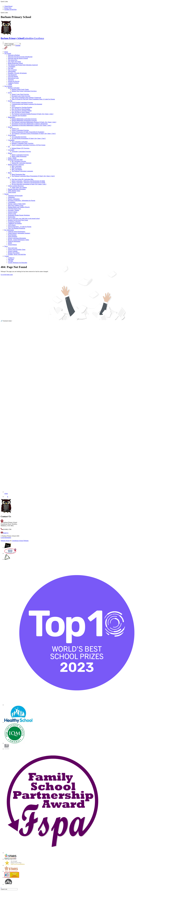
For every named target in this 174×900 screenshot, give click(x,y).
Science (10, 127)
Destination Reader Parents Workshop (19, 215)
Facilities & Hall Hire (10, 9)
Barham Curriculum (13, 88)
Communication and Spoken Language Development (27, 104)
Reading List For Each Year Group (18, 220)
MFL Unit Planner (17, 169)
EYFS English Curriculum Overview (22, 102)
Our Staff (10, 68)
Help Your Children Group (15, 205)
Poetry (13, 105)
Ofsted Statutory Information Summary (19, 233)
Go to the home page (7, 274)
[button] (8, 12)
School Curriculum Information (17, 238)
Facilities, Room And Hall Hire (17, 254)
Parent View (7, 8)
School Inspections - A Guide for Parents (19, 226)
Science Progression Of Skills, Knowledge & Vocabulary (28, 132)
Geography (11, 150)
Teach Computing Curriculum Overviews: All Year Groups (28, 145)
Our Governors (12, 70)
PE (9, 177)
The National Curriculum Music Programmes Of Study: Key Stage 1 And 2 (33, 176)
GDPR (10, 84)
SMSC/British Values (14, 190)
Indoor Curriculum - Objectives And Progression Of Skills (28, 181)
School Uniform (12, 212)
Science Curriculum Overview (20, 130)
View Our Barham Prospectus (16, 228)
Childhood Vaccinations (15, 223)
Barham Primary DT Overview (20, 148)
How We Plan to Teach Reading (21, 109)
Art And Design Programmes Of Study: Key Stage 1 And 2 (29, 138)
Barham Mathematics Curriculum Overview (24, 119)
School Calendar (12, 251)
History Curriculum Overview (20, 155)
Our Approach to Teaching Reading (22, 107)
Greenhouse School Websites (20, 540)
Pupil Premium (12, 235)
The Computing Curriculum (20, 141)
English (10, 101)
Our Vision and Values (14, 61)
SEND (10, 243)
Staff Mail (11, 259)
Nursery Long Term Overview (20, 94)
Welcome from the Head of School (18, 58)
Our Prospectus (12, 74)
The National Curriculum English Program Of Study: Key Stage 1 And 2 (32, 114)
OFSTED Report (13, 76)
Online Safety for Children (19, 187)
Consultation (11, 66)
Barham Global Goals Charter (20, 89)
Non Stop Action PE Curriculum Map (22, 179)
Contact (6, 256)
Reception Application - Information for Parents (21, 200)
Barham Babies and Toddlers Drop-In (19, 207)
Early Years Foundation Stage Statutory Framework (26, 97)
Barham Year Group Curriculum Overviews (24, 91)
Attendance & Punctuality (15, 195)
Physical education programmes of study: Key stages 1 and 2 (29, 184)
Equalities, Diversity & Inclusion (17, 73)
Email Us (5, 533)
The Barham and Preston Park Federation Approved (23, 65)
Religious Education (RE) (15, 159)
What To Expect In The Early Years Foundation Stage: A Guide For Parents (33, 99)
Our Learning (8, 86)
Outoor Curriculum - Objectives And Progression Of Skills (28, 182)
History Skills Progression (19, 156)
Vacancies (11, 79)
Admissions (11, 197)
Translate (17, 45)
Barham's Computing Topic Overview (22, 143)
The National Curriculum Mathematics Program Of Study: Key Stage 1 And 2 (34, 122)
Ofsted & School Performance (16, 231)
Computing (11, 140)
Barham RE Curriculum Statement (21, 163)
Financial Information (14, 241)
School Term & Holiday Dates (16, 249)
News (6, 246)
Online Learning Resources (16, 186)
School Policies (12, 244)
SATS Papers (12, 225)
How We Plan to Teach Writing (21, 112)
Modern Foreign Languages (16, 164)
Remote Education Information (17, 189)
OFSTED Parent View (14, 208)
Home (6, 52)
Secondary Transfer (13, 210)
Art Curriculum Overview (19, 137)
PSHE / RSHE (12, 158)
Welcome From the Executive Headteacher (20, 56)
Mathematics (11, 117)
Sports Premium (12, 236)
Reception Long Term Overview (21, 96)
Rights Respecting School (15, 63)
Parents (6, 194)
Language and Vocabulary (19, 115)
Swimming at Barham (14, 222)
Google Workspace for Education (17, 262)
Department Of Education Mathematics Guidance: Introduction (30, 123)
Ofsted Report (8, 6)
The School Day (12, 60)
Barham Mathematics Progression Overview (24, 120)
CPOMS (10, 261)
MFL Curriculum (16, 166)
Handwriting (11, 217)
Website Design (5, 540)
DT (9, 146)
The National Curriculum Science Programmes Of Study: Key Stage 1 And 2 (34, 133)
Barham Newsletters (14, 253)
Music (10, 172)
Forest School (12, 192)
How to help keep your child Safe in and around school (24, 218)
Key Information (9, 230)
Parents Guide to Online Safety (17, 204)
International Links (13, 78)
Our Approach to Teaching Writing (22, 110)
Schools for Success (13, 81)
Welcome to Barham (14, 55)
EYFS (10, 92)
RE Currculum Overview (19, 161)
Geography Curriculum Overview (21, 151)
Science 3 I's (15, 128)
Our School (7, 53)
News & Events (12, 248)
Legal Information (6, 537)
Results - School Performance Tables (18, 239)
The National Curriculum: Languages (22, 171)
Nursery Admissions (14, 199)
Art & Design (12, 135)
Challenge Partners (13, 83)
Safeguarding (12, 71)
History (10, 153)
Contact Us (11, 257)
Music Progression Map (18, 174)
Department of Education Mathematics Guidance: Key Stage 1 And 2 (31, 125)
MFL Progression (17, 168)
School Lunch (12, 213)
